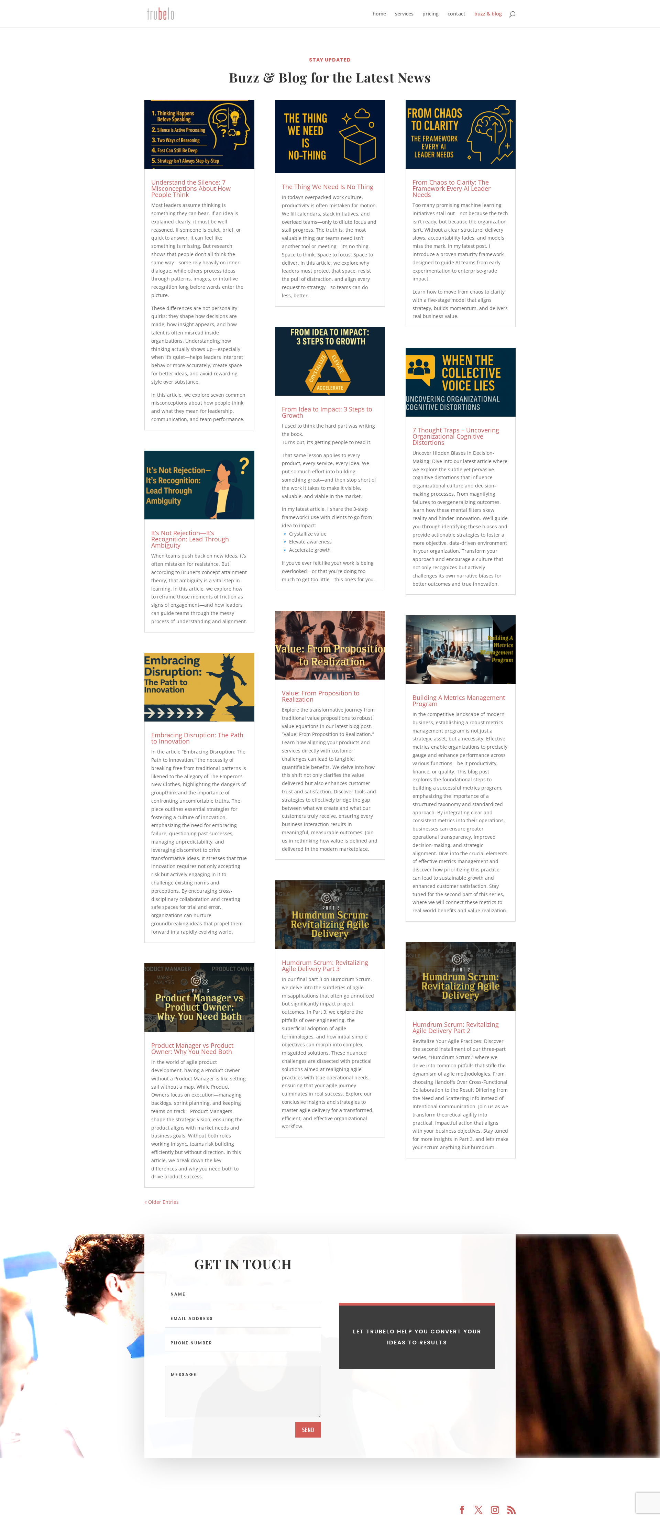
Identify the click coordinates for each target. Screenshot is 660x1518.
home (379, 14)
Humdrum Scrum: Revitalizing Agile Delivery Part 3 (325, 965)
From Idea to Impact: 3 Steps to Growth (327, 412)
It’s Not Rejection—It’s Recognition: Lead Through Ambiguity (190, 539)
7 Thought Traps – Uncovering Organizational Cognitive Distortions (455, 436)
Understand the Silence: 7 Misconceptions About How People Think (191, 188)
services (404, 14)
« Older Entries (161, 1202)
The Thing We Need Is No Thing (327, 187)
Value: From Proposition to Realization (321, 696)
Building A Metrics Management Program (458, 700)
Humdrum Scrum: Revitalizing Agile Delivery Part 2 (455, 1027)
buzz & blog (488, 14)
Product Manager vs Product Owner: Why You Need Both (192, 1048)
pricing (430, 14)
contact (456, 14)
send (308, 1429)
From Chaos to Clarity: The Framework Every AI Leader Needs (451, 188)
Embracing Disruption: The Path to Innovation (197, 738)
